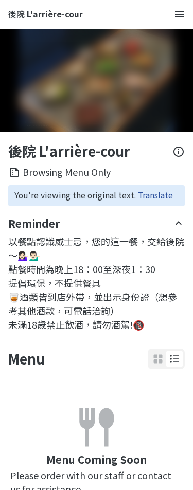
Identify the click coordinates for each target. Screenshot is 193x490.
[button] (174, 359)
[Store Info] (178, 151)
